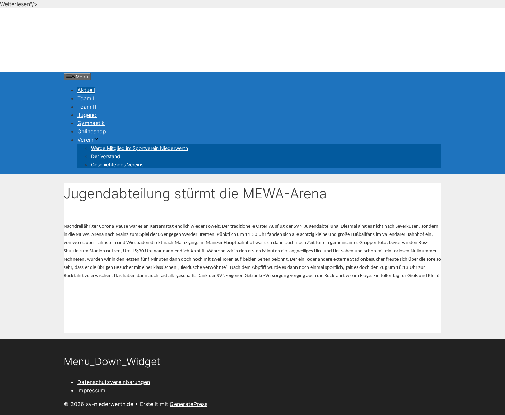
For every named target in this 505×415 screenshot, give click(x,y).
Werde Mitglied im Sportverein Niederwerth (139, 148)
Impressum (91, 390)
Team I (85, 98)
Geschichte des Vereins (117, 164)
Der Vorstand (105, 156)
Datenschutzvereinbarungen (113, 382)
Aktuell (86, 90)
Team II (86, 106)
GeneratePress (188, 404)
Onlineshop (91, 131)
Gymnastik (91, 123)
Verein (85, 139)
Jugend (87, 114)
